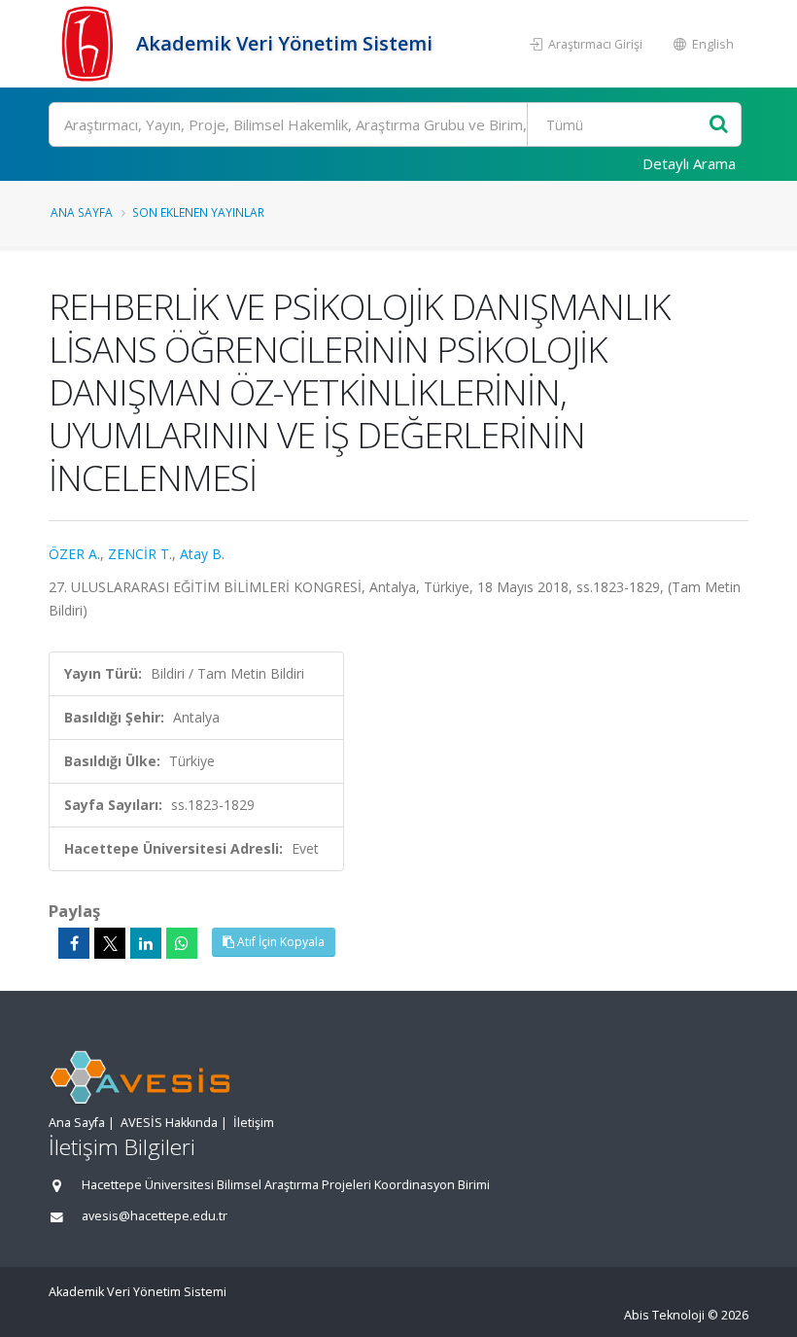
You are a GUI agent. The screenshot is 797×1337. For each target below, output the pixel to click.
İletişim (253, 1122)
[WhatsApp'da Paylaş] (181, 943)
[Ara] (719, 125)
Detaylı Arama (689, 163)
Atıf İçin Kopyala (279, 941)
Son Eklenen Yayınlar (198, 212)
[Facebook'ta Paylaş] (73, 943)
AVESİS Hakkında (169, 1122)
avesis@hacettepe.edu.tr (154, 1216)
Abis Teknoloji (664, 1315)
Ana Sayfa (82, 212)
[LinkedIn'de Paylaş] (145, 943)
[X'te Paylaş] (109, 943)
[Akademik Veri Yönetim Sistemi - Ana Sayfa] (90, 44)
